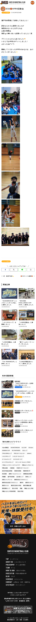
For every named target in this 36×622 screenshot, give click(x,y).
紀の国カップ (20, 476)
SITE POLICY (15, 585)
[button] (5, 269)
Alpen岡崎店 (5, 447)
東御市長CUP (26, 471)
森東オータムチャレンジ (15, 473)
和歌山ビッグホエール (27, 465)
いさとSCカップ (6, 456)
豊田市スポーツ (29, 482)
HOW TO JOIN (15, 570)
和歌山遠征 (5, 468)
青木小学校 (15, 488)
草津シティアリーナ (7, 479)
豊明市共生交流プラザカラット (10, 482)
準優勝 (4, 476)
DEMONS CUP (6, 450)
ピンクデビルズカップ (7, 462)
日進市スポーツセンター (23, 468)
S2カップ (24, 450)
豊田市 (21, 482)
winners (29, 453)
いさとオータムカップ (18, 456)
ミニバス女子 (5, 12)
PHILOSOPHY (15, 565)
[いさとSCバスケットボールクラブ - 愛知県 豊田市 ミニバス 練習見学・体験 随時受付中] (13, 2)
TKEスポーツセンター (19, 453)
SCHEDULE (14, 579)
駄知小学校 (20, 491)
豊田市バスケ (5, 485)
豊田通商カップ (6, 488)
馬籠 (21, 488)
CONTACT (18, 582)
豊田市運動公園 (27, 485)
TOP (12, 559)
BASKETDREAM (15, 447)
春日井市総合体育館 (7, 471)
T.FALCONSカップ (7, 453)
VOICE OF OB (16, 573)
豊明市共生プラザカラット (21, 479)
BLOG (10, 576)
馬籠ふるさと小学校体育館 (9, 491)
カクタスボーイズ (17, 459)
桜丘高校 (4, 473)
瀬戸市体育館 (11, 476)
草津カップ (28, 476)
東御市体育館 (17, 471)
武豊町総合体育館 (27, 473)
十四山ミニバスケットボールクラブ (11, 465)
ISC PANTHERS (16, 450)
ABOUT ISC (16, 562)
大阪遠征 (12, 468)
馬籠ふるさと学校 (28, 488)
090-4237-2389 (12, 601)
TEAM (10, 568)
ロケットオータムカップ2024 (23, 462)
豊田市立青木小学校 (16, 485)
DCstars (31, 447)
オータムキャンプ (6, 459)
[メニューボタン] (32, 2)
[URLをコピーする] (31, 269)
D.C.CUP (24, 447)
